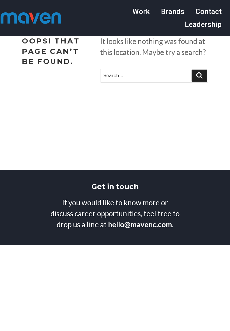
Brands (172, 11)
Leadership (203, 24)
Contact (209, 11)
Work (141, 11)
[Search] (199, 75)
